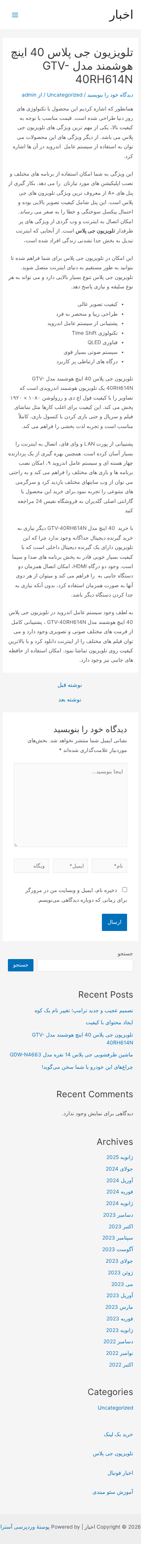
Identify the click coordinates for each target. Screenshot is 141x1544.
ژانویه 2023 (119, 1330)
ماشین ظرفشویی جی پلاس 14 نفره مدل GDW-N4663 (71, 1055)
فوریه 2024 (119, 1192)
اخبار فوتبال (120, 1473)
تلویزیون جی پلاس (113, 1453)
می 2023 (122, 1284)
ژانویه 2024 (119, 1203)
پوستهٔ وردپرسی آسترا (25, 1527)
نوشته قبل (70, 685)
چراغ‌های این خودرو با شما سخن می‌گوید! (87, 1067)
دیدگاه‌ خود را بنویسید (110, 95)
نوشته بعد (69, 700)
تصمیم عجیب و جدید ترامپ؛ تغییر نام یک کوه (84, 1010)
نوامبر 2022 (119, 1353)
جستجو (125, 953)
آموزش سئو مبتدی (112, 1492)
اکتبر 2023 (121, 1226)
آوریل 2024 (119, 1180)
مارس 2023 (119, 1307)
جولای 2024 (119, 1169)
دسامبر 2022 (118, 1341)
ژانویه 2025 (119, 1157)
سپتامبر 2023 (117, 1238)
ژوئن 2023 (120, 1272)
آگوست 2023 (117, 1249)
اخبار (121, 14)
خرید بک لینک (118, 1434)
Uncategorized (64, 95)
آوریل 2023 (119, 1295)
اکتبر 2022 (121, 1365)
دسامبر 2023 (118, 1215)
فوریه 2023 (119, 1319)
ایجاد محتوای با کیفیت (109, 1022)
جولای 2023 (119, 1261)
